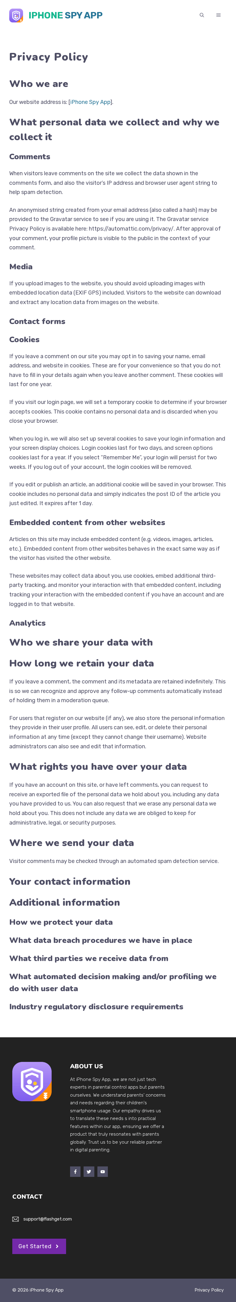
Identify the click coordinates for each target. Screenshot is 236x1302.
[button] (202, 15)
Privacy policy (209, 1290)
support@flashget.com (47, 1219)
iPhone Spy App (66, 15)
